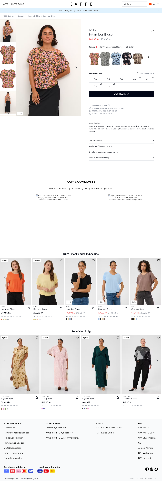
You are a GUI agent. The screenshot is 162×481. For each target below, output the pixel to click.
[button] (121, 140)
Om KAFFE (143, 428)
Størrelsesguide (147, 73)
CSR (140, 443)
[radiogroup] (121, 82)
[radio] (95, 79)
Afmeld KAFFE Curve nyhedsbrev (62, 438)
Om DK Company (147, 438)
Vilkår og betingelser (29, 478)
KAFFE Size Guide (105, 433)
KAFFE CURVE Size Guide (109, 428)
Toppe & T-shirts (34, 16)
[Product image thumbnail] (8, 30)
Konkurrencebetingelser (16, 433)
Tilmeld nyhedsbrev (56, 428)
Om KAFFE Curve (147, 433)
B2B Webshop (145, 453)
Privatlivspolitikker (13, 438)
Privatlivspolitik (11, 478)
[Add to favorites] (152, 30)
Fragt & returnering (14, 453)
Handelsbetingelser (14, 443)
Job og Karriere (145, 448)
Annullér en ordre (13, 458)
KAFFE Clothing (8, 16)
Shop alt (21, 16)
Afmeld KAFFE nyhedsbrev (59, 433)
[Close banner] (158, 10)
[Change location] (150, 4)
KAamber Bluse (49, 16)
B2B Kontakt (144, 458)
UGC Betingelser (12, 448)
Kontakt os (9, 428)
